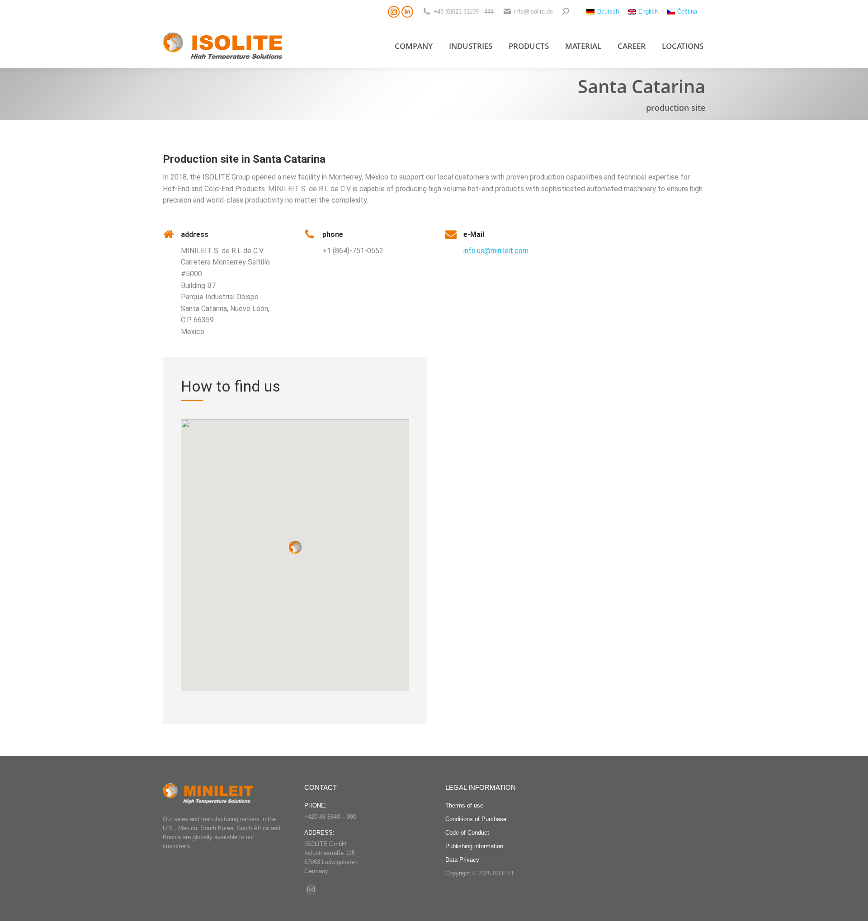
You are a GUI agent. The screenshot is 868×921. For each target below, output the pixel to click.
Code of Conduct (467, 832)
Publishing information (474, 846)
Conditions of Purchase (475, 819)
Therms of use (464, 805)
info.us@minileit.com (495, 250)
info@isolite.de (533, 11)
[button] (295, 547)
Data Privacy (462, 859)
